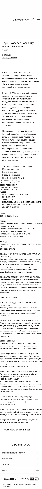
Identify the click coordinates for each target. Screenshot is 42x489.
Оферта (7, 479)
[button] (33, 19)
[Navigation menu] (38, 19)
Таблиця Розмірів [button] (9, 58)
